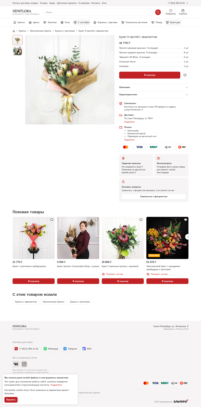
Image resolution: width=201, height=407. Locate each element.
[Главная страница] (15, 31)
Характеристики (128, 94)
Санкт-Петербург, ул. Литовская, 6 (170, 326)
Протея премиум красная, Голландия (138, 48)
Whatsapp (53, 348)
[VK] (16, 364)
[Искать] (158, 12)
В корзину (149, 75)
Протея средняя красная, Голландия (138, 52)
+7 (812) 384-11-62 (176, 3)
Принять (11, 399)
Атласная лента (127, 61)
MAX (89, 348)
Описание (124, 87)
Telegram (72, 348)
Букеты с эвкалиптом (26, 301)
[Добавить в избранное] (185, 75)
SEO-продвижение (163, 402)
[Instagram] (24, 364)
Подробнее (129, 122)
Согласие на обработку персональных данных (78, 392)
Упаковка (123, 66)
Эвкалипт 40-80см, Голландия (134, 57)
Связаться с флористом (153, 196)
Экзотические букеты (53, 301)
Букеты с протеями (80, 301)
